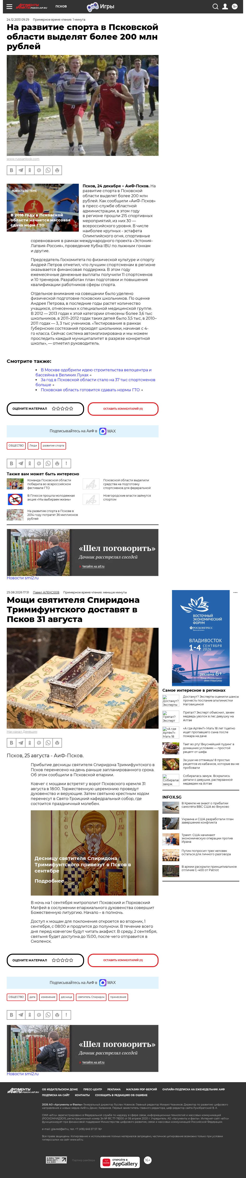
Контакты (82, 1095)
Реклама (114, 1089)
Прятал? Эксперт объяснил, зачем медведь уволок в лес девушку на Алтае (208, 716)
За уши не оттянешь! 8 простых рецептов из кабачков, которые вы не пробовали (211, 763)
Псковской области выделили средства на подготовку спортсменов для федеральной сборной (117, 486)
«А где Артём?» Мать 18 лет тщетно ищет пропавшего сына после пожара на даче (209, 732)
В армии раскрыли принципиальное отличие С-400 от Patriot (209, 868)
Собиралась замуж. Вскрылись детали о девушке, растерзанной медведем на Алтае (208, 779)
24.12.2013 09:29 (18, 19)
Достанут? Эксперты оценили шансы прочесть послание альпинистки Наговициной (211, 700)
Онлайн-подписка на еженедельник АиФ (193, 1089)
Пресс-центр (92, 1089)
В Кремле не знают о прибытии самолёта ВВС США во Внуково (205, 805)
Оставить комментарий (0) (123, 408)
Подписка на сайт (55, 1095)
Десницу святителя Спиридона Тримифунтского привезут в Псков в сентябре (83, 864)
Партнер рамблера (83, 1160)
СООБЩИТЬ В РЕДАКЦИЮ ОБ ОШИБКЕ (121, 1095)
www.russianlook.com (23, 159)
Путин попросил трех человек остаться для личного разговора (206, 852)
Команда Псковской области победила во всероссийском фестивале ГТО (49, 484)
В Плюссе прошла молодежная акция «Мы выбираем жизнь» (51, 497)
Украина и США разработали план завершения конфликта (208, 821)
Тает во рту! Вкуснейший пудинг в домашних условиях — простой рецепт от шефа (208, 748)
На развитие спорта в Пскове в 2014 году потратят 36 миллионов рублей (52, 514)
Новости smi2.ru (23, 578)
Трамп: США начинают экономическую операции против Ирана (207, 838)
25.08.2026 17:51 (18, 592)
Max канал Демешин (22, 731)
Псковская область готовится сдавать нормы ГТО (90, 390)
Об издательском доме (60, 1089)
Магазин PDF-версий (141, 1089)
